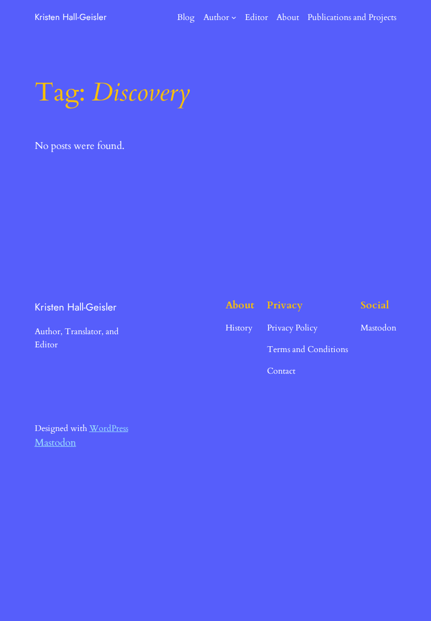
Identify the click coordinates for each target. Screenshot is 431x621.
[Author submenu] (234, 17)
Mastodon (55, 442)
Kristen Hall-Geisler (71, 17)
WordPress (108, 428)
